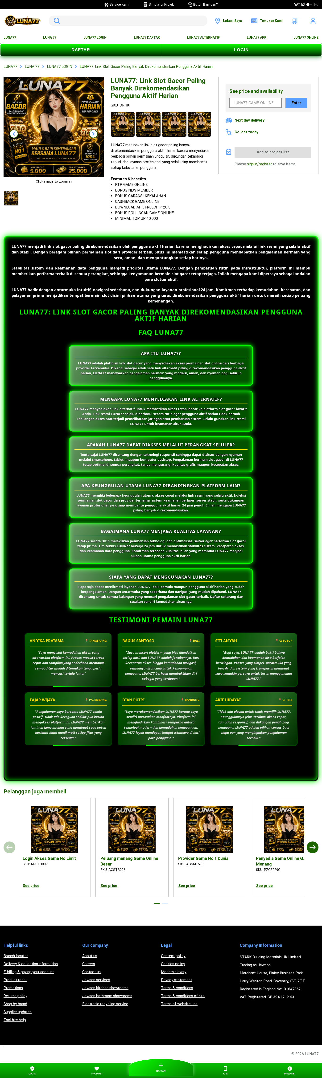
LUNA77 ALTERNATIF (203, 37)
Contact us (91, 972)
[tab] (157, 903)
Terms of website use (179, 1004)
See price (31, 885)
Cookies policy (173, 964)
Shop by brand (15, 1004)
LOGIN (241, 49)
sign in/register (259, 164)
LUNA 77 (49, 37)
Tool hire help (15, 1020)
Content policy (173, 956)
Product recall (15, 980)
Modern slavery (173, 972)
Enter (296, 103)
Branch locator (16, 956)
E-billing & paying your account (29, 972)
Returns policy (15, 996)
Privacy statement (176, 980)
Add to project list (273, 152)
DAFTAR (80, 49)
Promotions (13, 988)
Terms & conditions (177, 988)
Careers (88, 964)
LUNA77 (10, 37)
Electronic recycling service (105, 1004)
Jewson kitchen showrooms (105, 988)
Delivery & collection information (31, 964)
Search (56, 21)
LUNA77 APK (256, 37)
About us (89, 956)
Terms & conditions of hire (183, 996)
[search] (128, 21)
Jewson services (96, 980)
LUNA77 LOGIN (95, 37)
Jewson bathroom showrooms (107, 996)
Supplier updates (18, 1012)
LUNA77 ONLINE (305, 37)
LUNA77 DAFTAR (147, 37)
